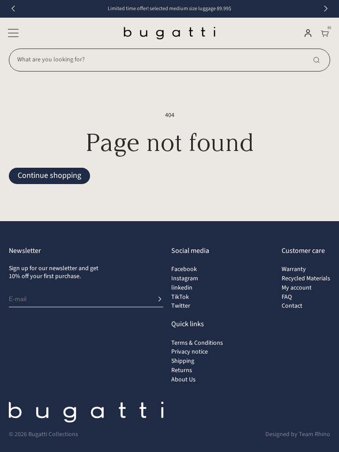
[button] (13, 33)
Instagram (184, 278)
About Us (183, 380)
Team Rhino (314, 434)
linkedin (181, 288)
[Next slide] (325, 8)
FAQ (287, 297)
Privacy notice (189, 352)
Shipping (182, 361)
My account (297, 288)
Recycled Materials (306, 278)
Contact (292, 306)
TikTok (180, 297)
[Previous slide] (13, 8)
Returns (181, 370)
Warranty (294, 269)
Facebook (184, 269)
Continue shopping (49, 175)
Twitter (180, 306)
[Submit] (159, 299)
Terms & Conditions (197, 343)
